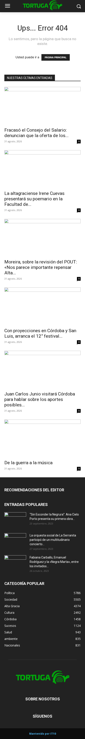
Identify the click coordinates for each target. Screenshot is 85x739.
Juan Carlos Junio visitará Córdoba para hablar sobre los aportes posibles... (39, 399)
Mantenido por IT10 (42, 734)
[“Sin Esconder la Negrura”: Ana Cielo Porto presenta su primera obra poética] (15, 520)
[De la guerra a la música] (42, 438)
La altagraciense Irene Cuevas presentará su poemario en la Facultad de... (34, 199)
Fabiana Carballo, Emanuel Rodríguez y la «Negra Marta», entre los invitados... (54, 562)
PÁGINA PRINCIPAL (55, 57)
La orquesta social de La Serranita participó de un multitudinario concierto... (53, 540)
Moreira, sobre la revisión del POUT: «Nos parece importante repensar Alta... (40, 267)
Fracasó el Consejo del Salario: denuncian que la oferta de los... (36, 132)
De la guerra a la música (28, 462)
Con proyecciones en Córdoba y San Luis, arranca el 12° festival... (40, 333)
